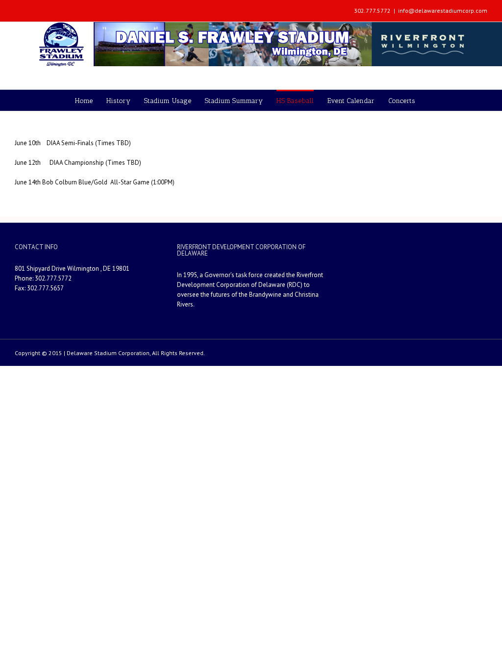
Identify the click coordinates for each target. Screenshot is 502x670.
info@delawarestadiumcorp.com (442, 10)
